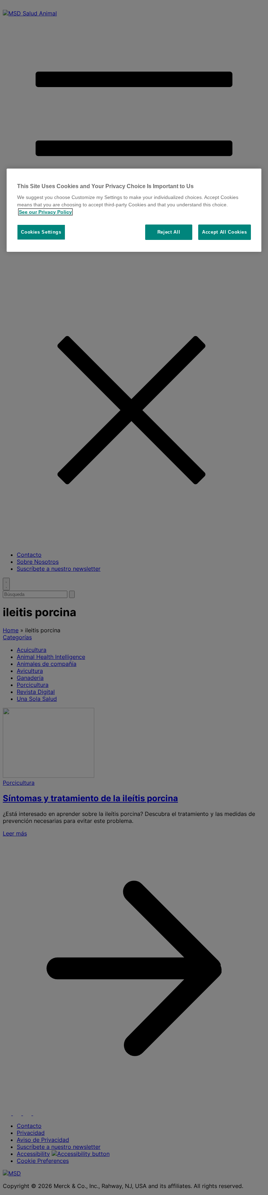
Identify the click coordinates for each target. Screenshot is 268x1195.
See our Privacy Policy (45, 212)
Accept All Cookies (224, 232)
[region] (134, 210)
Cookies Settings (41, 232)
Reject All (168, 232)
